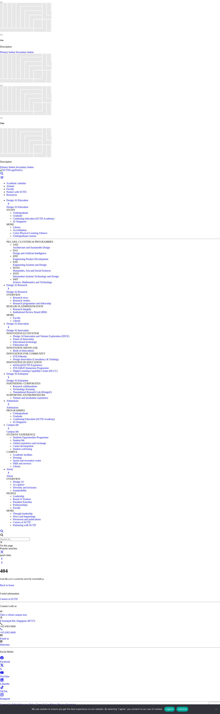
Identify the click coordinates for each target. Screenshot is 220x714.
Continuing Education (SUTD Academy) (34, 419)
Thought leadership (23, 513)
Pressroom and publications (27, 519)
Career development (23, 446)
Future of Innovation (23, 339)
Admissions (12, 407)
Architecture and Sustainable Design (31, 247)
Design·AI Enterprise (17, 380)
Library (16, 227)
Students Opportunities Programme (30, 437)
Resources (11, 194)
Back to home (7, 585)
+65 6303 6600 (8, 632)
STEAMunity (20, 356)
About (9, 476)
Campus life (12, 431)
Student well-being (22, 449)
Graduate (17, 215)
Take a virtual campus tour (13, 614)
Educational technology (25, 342)
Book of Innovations (23, 350)
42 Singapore (19, 221)
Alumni (10, 186)
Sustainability (20, 490)
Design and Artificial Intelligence (29, 253)
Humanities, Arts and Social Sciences (32, 270)
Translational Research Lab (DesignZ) (32, 392)
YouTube (4, 676)
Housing (17, 457)
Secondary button (25, 52)
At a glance (18, 484)
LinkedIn (4, 684)
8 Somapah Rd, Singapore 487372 (17, 621)
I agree (169, 709)
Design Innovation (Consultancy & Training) (35, 359)
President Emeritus (22, 502)
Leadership (18, 496)
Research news (20, 297)
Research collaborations (25, 386)
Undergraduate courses (24, 236)
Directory (5, 644)
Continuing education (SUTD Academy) (33, 218)
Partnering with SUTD (24, 525)
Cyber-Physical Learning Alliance (30, 233)
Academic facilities (22, 454)
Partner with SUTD (16, 192)
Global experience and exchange (29, 443)
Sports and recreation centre (27, 460)
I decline (182, 709)
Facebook (5, 661)
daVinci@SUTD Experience (27, 365)
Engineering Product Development (30, 259)
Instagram (5, 698)
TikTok (3, 691)
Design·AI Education (17, 207)
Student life (18, 440)
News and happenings (24, 516)
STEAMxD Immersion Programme (31, 368)
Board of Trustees (22, 499)
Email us (4, 638)
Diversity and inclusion (24, 487)
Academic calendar (16, 183)
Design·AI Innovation (17, 330)
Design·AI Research (16, 291)
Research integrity (22, 309)
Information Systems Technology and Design (36, 276)
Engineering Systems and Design (30, 264)
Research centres (21, 300)
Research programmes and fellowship (32, 303)
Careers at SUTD (22, 522)
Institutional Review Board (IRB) (30, 312)
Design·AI (18, 481)
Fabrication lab (20, 345)
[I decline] (216, 709)
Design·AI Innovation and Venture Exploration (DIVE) (41, 336)
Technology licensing (24, 389)
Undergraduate (20, 212)
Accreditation (20, 230)
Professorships (20, 505)
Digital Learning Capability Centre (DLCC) (35, 371)
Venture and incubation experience (30, 398)
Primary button (8, 52)
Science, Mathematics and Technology (32, 282)
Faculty (10, 189)
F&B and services (22, 463)
